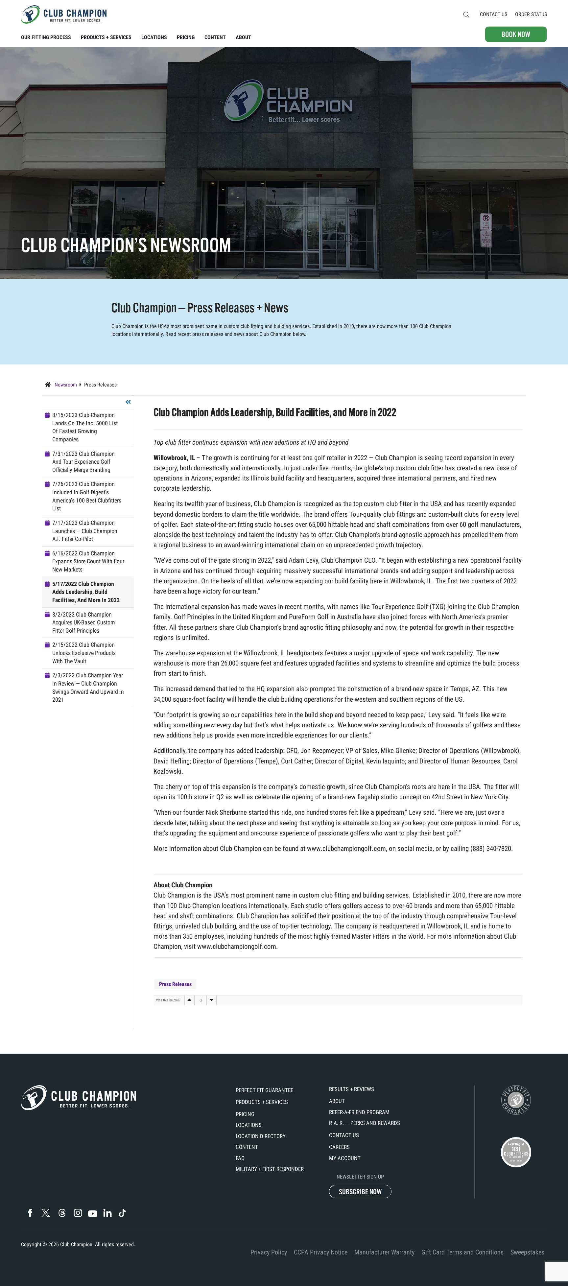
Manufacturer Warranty (384, 1252)
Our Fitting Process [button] (46, 37)
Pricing (245, 1114)
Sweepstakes (527, 1252)
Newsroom (65, 385)
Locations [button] (154, 37)
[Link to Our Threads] (62, 1213)
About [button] (243, 37)
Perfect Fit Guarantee (264, 1090)
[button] (466, 14)
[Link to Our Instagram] (77, 1213)
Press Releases (100, 385)
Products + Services (262, 1102)
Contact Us (493, 14)
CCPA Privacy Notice (320, 1252)
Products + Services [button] (106, 37)
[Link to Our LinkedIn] (107, 1213)
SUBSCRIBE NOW (360, 1191)
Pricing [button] (186, 37)
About (337, 1101)
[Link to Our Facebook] (30, 1213)
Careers (339, 1147)
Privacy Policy (268, 1252)
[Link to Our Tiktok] (122, 1213)
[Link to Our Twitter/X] (45, 1213)
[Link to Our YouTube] (92, 1213)
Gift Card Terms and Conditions (462, 1252)
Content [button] (215, 37)
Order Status (531, 14)
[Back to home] (63, 14)
